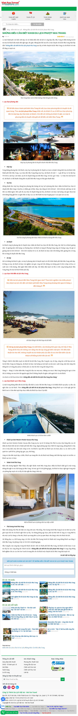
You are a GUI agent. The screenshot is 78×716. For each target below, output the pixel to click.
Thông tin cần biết (8, 659)
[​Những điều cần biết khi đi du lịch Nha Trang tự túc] (44, 599)
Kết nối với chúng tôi (9, 684)
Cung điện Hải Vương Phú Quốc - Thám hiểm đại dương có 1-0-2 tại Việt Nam (25, 630)
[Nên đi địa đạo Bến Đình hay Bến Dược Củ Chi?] (7, 638)
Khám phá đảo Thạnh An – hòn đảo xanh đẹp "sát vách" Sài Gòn (23, 609)
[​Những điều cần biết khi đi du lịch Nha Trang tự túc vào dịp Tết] (44, 585)
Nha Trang (41, 648)
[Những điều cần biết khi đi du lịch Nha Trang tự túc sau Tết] (44, 592)
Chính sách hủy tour (30, 670)
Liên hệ (26, 672)
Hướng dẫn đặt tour (30, 664)
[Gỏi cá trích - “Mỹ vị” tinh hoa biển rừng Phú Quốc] (43, 631)
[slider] (61, 36)
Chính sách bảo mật (30, 667)
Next (75, 16)
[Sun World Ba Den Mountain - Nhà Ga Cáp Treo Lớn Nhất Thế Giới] (44, 617)
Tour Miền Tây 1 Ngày (38, 706)
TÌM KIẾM (38, 24)
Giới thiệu (5, 667)
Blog (8, 30)
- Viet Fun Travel (29, 703)
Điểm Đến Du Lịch (16, 30)
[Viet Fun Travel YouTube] (13, 687)
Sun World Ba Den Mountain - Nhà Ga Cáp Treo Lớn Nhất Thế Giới (61, 616)
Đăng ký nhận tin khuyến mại (12, 676)
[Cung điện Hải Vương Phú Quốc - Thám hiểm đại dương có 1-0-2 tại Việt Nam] (7, 631)
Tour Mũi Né (70, 711)
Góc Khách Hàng (29, 659)
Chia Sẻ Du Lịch (19, 648)
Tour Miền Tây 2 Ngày (9, 709)
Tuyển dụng (5, 670)
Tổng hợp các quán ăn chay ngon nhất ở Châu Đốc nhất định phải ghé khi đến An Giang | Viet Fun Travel (60, 609)
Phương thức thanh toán (31, 662)
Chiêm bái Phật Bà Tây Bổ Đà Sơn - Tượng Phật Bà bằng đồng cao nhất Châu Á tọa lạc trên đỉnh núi (24, 617)
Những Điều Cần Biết (31, 648)
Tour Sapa (52, 711)
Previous (2, 16)
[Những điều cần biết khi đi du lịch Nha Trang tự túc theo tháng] (6, 592)
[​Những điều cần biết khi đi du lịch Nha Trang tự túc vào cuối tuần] (6, 585)
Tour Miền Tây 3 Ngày (24, 709)
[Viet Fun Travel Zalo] (17, 687)
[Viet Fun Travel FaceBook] (4, 687)
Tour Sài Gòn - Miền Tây (39, 709)
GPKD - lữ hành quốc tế (9, 664)
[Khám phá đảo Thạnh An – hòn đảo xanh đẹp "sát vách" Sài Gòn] (6, 610)
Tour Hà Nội (43, 711)
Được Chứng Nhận (57, 659)
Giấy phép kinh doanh (9, 662)
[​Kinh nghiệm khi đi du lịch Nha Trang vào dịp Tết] (6, 599)
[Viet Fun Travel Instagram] (8, 687)
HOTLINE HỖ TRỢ (11, 713)
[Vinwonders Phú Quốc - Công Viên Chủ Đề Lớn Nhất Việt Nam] (43, 624)
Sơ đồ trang (6, 672)
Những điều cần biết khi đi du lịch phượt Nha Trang (38, 30)
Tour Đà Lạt (61, 711)
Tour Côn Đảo (34, 711)
